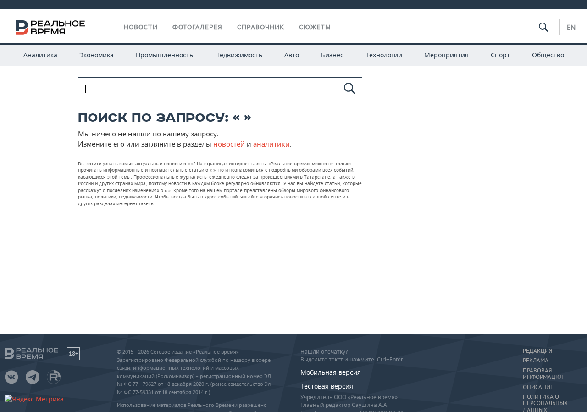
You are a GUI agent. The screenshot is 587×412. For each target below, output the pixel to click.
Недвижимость (238, 55)
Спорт (500, 55)
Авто (291, 55)
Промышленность (164, 55)
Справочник (260, 27)
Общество (548, 55)
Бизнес (332, 55)
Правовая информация (543, 373)
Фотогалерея (197, 27)
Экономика (96, 55)
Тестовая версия (326, 386)
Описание (538, 387)
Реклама (535, 360)
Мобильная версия (330, 372)
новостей (229, 143)
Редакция (537, 351)
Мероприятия (446, 55)
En (571, 27)
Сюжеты (315, 27)
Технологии (383, 55)
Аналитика (40, 55)
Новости (141, 27)
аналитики (271, 143)
